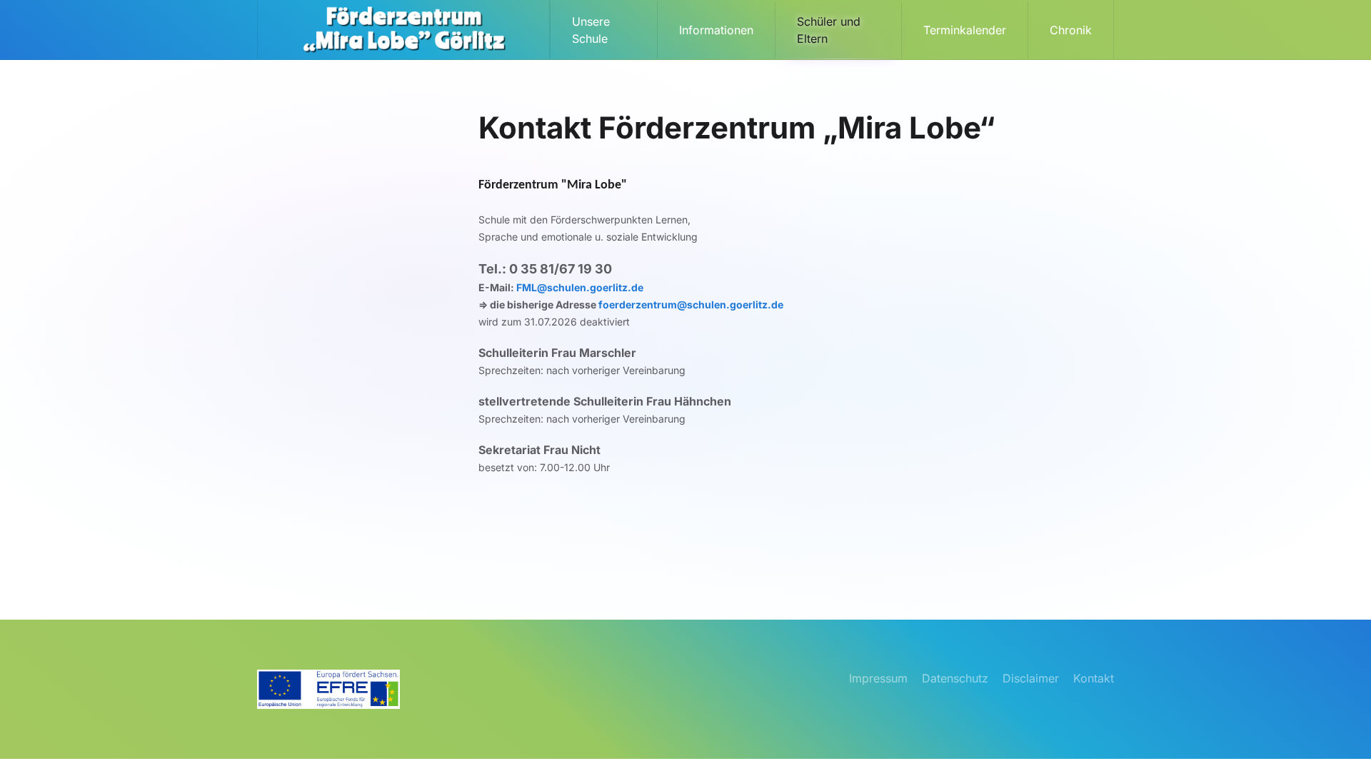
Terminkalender (964, 30)
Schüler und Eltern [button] (828, 30)
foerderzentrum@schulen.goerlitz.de (691, 304)
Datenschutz (955, 678)
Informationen (716, 30)
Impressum (878, 678)
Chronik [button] (1071, 30)
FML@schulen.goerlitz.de (579, 287)
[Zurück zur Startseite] (404, 29)
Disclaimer (1031, 678)
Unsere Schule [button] (591, 30)
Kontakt (1093, 678)
